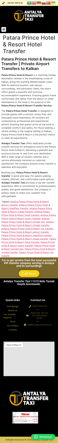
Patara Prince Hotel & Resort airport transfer (25, 232)
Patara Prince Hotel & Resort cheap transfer (24, 238)
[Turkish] (48, 2)
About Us (12, 310)
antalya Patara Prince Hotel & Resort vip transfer (27, 228)
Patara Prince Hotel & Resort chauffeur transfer (26, 235)
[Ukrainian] (53, 2)
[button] (3, 29)
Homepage (12, 306)
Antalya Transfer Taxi (42, 439)
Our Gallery (12, 325)
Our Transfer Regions (10, 316)
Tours (12, 321)
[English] (34, 2)
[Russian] (43, 2)
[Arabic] (29, 2)
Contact (12, 329)
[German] (39, 2)
